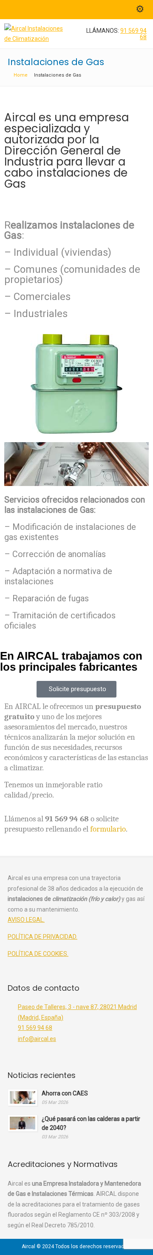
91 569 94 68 (133, 33)
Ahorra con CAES (65, 1093)
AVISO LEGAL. (26, 919)
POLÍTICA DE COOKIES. (38, 953)
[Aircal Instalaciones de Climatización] (33, 38)
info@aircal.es (37, 1038)
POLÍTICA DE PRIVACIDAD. (42, 936)
